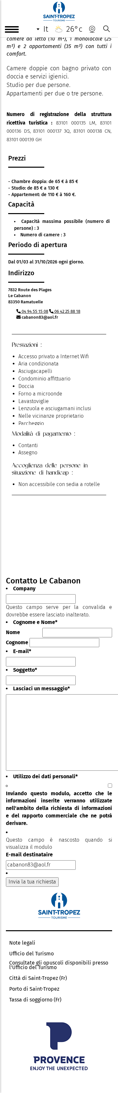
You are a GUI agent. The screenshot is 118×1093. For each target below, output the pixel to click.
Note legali (22, 943)
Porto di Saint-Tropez (34, 989)
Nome (13, 632)
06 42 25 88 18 (66, 311)
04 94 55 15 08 (34, 311)
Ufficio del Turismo (31, 953)
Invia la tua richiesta (32, 882)
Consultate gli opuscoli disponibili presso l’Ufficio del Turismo (58, 965)
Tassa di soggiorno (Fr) (35, 1000)
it (45, 29)
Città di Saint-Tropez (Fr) (38, 978)
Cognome (17, 642)
